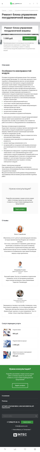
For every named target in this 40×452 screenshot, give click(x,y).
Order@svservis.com (21, 426)
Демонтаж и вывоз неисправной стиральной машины (22, 353)
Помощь (4, 401)
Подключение (17, 329)
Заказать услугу (29, 38)
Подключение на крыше (20, 341)
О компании (5, 396)
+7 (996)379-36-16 (13, 422)
